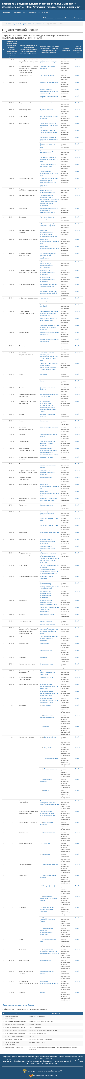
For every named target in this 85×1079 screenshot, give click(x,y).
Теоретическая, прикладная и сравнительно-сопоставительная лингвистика (49, 951)
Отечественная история (47, 614)
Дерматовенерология (51, 758)
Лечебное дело (44, 643)
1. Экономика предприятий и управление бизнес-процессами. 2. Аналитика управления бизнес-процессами (49, 182)
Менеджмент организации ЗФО (49, 532)
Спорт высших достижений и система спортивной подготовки (49, 638)
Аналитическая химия (46, 678)
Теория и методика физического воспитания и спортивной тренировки (48, 623)
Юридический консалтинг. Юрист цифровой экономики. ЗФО (49, 132)
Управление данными (46, 457)
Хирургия (46, 790)
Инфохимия (43, 374)
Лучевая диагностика (50, 769)
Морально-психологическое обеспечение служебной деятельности (48, 672)
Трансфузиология (45, 960)
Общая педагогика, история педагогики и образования (47, 909)
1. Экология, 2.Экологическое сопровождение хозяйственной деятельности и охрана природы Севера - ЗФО (49, 367)
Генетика (42, 992)
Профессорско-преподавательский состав (18, 1005)
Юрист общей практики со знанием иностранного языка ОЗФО (49, 139)
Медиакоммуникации (46, 110)
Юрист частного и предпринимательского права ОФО (49, 173)
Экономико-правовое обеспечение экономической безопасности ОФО (49, 686)
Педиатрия (43, 657)
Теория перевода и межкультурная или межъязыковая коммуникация (49, 602)
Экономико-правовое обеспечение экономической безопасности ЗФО (49, 693)
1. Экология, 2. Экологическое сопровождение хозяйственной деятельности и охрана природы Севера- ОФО (49, 356)
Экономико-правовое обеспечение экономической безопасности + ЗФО (49, 700)
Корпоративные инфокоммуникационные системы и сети (47, 272)
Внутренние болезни (50, 737)
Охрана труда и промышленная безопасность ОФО (49, 241)
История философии (50, 886)
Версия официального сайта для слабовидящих (63, 18)
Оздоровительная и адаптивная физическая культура (48, 919)
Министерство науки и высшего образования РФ (44, 1071)
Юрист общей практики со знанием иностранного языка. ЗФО (49, 125)
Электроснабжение (46, 477)
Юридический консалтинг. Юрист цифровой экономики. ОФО (49, 146)
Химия (42, 381)
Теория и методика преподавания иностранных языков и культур (49, 91)
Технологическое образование (49, 103)
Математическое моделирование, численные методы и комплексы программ (49, 802)
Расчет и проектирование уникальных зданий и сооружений (48, 443)
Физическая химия (49, 833)
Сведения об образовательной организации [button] (30, 12)
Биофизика (46, 854)
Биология (43, 346)
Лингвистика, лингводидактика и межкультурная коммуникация (49, 609)
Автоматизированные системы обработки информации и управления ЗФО (49, 313)
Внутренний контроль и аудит (49, 525)
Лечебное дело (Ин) (46, 650)
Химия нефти (44, 421)
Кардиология (48, 748)
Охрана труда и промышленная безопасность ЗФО (49, 248)
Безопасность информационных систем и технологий (48, 300)
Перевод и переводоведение (49, 82)
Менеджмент (47, 705)
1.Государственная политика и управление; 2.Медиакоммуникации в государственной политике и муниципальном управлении (49, 569)
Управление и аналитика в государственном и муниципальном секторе (48, 190)
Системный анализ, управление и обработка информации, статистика (47, 813)
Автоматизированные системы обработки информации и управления (49, 327)
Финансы (46, 726)
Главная (7, 12)
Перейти (77, 60)
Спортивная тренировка (47, 75)
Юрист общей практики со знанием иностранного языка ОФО (49, 159)
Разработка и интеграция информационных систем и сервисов (48, 466)
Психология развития (46, 505)
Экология (47, 843)
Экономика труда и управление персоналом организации (47, 541)
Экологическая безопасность (49, 428)
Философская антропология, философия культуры (48, 898)
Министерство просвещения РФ (45, 1075)
